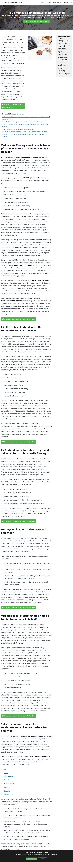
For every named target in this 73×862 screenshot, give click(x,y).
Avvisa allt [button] (42, 858)
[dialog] (36, 856)
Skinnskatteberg (9, 776)
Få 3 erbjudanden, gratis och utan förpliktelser (36, 21)
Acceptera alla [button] (31, 858)
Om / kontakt (57, 2)
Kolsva (6, 773)
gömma (21, 114)
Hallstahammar (9, 784)
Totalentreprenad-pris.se (12, 2)
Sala (5, 769)
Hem (42, 2)
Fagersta (7, 787)
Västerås (7, 780)
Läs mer (51, 855)
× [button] (71, 851)
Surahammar (8, 794)
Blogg (66, 2)
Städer (49, 2)
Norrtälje (7, 791)
